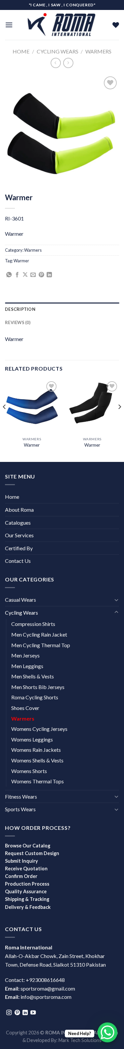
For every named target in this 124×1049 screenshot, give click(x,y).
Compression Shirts (33, 624)
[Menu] (9, 25)
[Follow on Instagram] (9, 1013)
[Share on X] (25, 275)
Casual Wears (20, 599)
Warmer (21, 260)
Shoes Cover (25, 708)
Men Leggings (27, 666)
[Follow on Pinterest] (17, 1013)
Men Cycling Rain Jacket (39, 634)
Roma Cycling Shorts (34, 697)
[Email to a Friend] (33, 275)
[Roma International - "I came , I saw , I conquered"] (62, 25)
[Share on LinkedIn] (49, 275)
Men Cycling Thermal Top (40, 645)
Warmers (98, 51)
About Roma (19, 509)
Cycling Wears (57, 51)
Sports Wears (20, 809)
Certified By (19, 548)
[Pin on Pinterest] (41, 275)
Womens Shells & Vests (37, 760)
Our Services (19, 535)
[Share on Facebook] (17, 275)
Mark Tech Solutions (80, 1040)
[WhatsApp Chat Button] (107, 1032)
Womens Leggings (32, 739)
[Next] (119, 420)
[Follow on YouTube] (33, 1013)
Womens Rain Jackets (36, 749)
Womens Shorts (29, 771)
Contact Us (18, 561)
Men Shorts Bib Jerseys (37, 687)
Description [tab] (20, 309)
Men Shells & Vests (32, 676)
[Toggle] (116, 600)
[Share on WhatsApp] (9, 275)
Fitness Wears (21, 796)
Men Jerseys (25, 655)
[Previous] (4, 420)
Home (21, 51)
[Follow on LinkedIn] (25, 1013)
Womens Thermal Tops (37, 781)
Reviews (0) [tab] (17, 322)
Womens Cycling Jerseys (39, 729)
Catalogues (18, 522)
